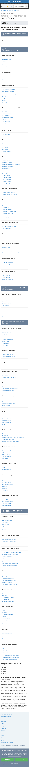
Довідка (3, 735)
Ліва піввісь (5, 595)
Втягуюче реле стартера (7, 279)
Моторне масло (6, 63)
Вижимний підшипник (7, 633)
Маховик (4, 61)
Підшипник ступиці (6, 561)
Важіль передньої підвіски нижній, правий (11, 552)
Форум (2, 740)
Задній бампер (5, 375)
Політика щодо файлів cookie (14, 756)
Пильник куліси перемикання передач (10, 655)
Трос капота (5, 458)
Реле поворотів (6, 305)
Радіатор (4, 100)
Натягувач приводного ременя (9, 226)
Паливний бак (5, 173)
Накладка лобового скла (8, 439)
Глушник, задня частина (7, 145)
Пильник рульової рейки (7, 614)
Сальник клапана (6, 215)
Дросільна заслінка (6, 168)
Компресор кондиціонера (8, 337)
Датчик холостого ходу (7, 166)
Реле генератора (6, 266)
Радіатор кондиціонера (7, 339)
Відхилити (21, 759)
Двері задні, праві (6, 418)
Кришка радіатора (6, 93)
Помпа (3, 98)
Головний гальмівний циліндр (9, 580)
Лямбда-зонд (5, 149)
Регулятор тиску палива (7, 183)
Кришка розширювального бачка (10, 94)
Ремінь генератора (6, 228)
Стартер (4, 79)
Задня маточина (6, 526)
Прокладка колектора (7, 213)
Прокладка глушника (7, 209)
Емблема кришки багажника (8, 450)
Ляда (3, 424)
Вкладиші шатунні (6, 134)
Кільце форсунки (6, 170)
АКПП (3, 648)
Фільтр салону (5, 345)
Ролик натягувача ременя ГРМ (9, 124)
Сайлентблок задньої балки (8, 528)
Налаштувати (14, 763)
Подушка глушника (6, 151)
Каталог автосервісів (6, 716)
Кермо (3, 610)
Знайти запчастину (16, 1)
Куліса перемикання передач (8, 653)
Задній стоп (5, 480)
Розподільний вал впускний (8, 123)
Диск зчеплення (6, 636)
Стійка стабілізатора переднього (9, 565)
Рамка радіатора (6, 454)
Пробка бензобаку (6, 181)
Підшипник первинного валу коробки (10, 657)
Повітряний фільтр (6, 179)
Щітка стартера (5, 282)
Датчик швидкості (6, 303)
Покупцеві (3, 728)
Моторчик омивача (6, 503)
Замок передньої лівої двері (8, 403)
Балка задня (5, 522)
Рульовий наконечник (7, 623)
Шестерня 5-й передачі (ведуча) (9, 659)
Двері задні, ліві (6, 416)
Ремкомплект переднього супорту (10, 584)
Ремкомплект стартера (7, 281)
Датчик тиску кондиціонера (8, 335)
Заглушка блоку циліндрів (8, 91)
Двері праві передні (6, 422)
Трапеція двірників (6, 505)
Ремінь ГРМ (4, 119)
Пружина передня (6, 543)
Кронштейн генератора (7, 262)
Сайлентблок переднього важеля (10, 563)
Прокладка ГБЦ (5, 207)
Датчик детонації (6, 247)
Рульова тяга (5, 621)
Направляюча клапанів (7, 117)
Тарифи (3, 730)
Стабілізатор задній (6, 529)
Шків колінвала (5, 66)
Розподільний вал (6, 121)
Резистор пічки (5, 343)
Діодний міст (5, 315)
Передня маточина (6, 558)
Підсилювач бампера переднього (10, 388)
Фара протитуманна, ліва (8, 390)
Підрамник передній (6, 559)
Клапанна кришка (6, 115)
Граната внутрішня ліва (7, 593)
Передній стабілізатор (7, 556)
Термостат (4, 102)
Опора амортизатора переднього (10, 554)
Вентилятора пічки (6, 332)
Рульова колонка (6, 618)
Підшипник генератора (7, 264)
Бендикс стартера (6, 275)
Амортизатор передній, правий (9, 539)
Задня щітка (5, 499)
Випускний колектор (7, 143)
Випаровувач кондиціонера (8, 334)
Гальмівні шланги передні (8, 578)
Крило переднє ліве (6, 469)
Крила (3, 467)
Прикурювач (5, 366)
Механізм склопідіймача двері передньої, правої (13, 437)
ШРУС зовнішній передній (8, 601)
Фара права (5, 490)
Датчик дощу (5, 300)
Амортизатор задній (7, 520)
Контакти (3, 737)
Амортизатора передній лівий (9, 541)
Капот (3, 452)
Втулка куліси (5, 650)
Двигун (4, 78)
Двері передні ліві (6, 420)
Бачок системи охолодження (8, 89)
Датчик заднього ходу (7, 301)
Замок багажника (6, 400)
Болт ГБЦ (4, 111)
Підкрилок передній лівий (8, 354)
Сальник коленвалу (6, 64)
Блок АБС (4, 575)
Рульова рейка (5, 620)
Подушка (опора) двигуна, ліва (9, 192)
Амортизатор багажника (8, 415)
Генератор (4, 76)
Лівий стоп (4, 486)
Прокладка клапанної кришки (9, 211)
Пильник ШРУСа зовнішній (8, 597)
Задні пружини (5, 524)
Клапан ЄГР (5, 147)
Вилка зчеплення (6, 635)
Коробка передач (6, 651)
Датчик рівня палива (7, 162)
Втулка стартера (6, 277)
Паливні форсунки (6, 177)
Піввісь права (5, 599)
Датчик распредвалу (7, 250)
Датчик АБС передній (7, 582)
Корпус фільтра (6, 237)
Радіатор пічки (5, 341)
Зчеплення (4, 638)
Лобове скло (5, 435)
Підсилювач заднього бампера (9, 377)
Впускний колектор (6, 160)
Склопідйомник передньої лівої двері (10, 441)
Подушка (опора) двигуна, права (9, 194)
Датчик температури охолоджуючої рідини (12, 252)
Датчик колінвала (6, 249)
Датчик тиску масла (6, 59)
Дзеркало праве (6, 479)
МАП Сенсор (5, 171)
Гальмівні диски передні (7, 576)
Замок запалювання (7, 401)
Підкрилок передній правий (8, 356)
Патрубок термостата (7, 96)
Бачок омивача (5, 433)
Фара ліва (4, 488)
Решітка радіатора (6, 456)
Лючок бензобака (6, 405)
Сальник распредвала (7, 217)
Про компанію (4, 733)
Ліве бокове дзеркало (7, 484)
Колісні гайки (5, 44)
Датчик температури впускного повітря (11, 164)
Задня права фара (6, 482)
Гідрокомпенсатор (6, 113)
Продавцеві (4, 726)
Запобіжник (5, 316)
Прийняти (7, 759)
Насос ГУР (4, 612)
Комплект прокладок (7, 203)
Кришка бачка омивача (7, 501)
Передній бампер (6, 386)
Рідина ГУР (4, 616)
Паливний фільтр (6, 175)
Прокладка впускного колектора (10, 205)
